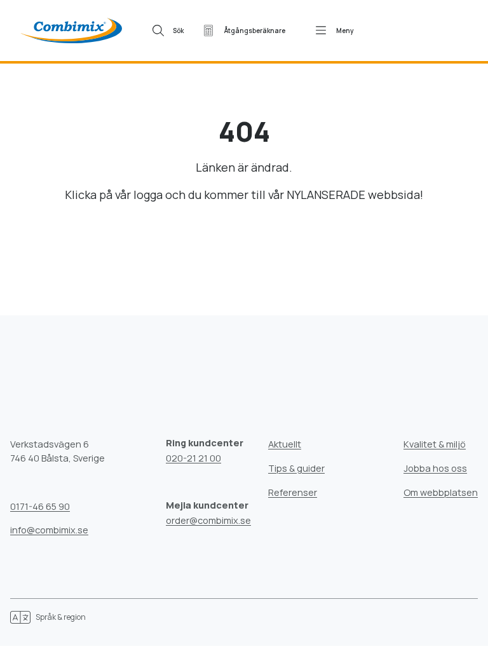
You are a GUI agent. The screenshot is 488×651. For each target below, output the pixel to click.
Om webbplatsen (440, 492)
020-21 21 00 (193, 458)
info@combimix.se (49, 530)
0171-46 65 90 (40, 506)
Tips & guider (296, 468)
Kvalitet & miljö (434, 444)
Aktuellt (284, 444)
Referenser (292, 492)
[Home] (71, 30)
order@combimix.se (208, 520)
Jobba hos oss (435, 468)
